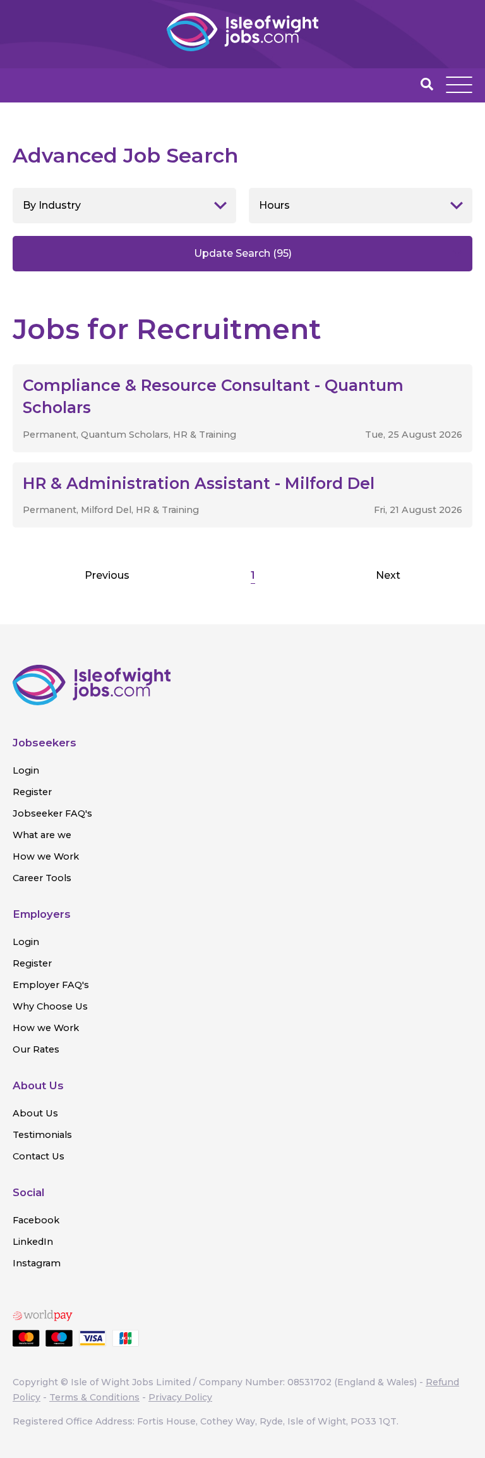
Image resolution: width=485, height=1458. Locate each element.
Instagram (37, 1263)
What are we (42, 835)
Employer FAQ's (51, 985)
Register (32, 792)
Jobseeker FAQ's (52, 813)
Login (26, 770)
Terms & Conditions (94, 1397)
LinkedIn (33, 1241)
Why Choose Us (50, 1006)
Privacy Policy (180, 1397)
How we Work (46, 856)
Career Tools (42, 878)
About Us (35, 1113)
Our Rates (36, 1049)
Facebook (36, 1220)
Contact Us (38, 1156)
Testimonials (42, 1134)
